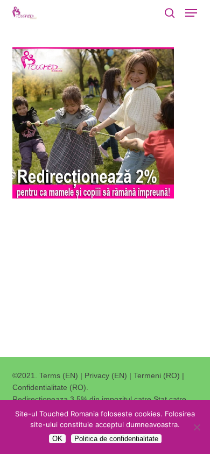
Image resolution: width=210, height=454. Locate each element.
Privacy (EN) (106, 375)
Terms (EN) (58, 375)
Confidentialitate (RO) (49, 387)
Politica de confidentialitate (116, 439)
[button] (191, 13)
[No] (196, 427)
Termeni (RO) (157, 375)
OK (57, 439)
